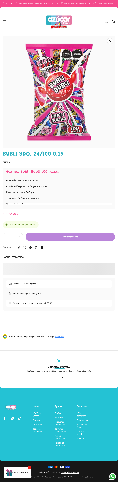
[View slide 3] (62, 377)
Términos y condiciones (60, 430)
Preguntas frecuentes (60, 423)
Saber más (59, 336)
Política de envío (73, 477)
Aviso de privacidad (60, 437)
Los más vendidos (81, 432)
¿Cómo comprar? (81, 414)
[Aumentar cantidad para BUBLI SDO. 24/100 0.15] (20, 237)
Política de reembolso (60, 444)
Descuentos (82, 420)
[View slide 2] (59, 377)
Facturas (59, 417)
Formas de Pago (82, 426)
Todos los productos (38, 430)
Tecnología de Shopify (70, 472)
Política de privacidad (44, 477)
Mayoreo (81, 438)
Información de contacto (89, 477)
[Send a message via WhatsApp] (113, 477)
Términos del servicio (60, 477)
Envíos (58, 413)
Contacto (37, 424)
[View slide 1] (55, 377)
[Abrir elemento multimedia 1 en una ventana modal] (110, 41)
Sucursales (38, 420)
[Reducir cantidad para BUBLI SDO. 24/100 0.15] (6, 237)
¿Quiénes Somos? (37, 414)
